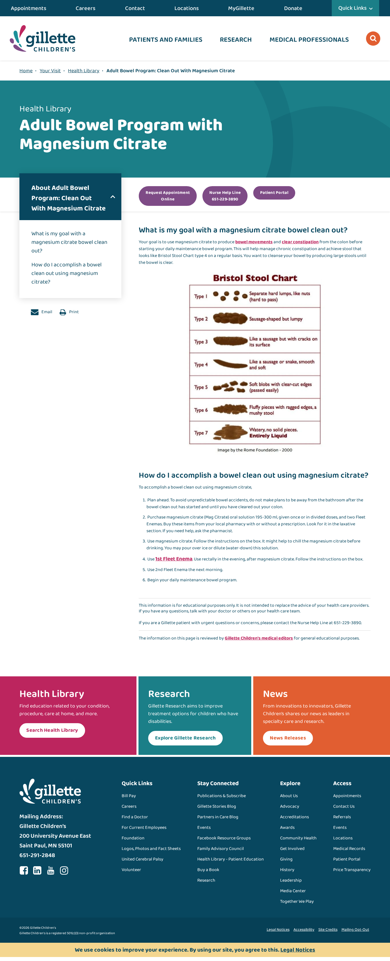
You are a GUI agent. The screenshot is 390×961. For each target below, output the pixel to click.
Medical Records (349, 848)
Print (73, 311)
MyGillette (241, 8)
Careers (85, 8)
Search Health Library (52, 730)
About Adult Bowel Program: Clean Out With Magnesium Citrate (68, 198)
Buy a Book (208, 869)
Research (236, 39)
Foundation (133, 838)
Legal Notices (278, 929)
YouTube (50, 870)
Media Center (293, 890)
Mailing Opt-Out (355, 929)
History (287, 869)
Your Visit (50, 71)
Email (46, 311)
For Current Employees (144, 827)
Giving (286, 859)
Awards (287, 827)
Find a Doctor (135, 817)
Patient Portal (346, 859)
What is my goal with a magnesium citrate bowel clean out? (69, 242)
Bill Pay (129, 795)
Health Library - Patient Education (230, 859)
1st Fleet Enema (173, 559)
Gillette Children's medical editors (259, 638)
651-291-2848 (37, 855)
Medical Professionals (309, 39)
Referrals (342, 817)
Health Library (83, 71)
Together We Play (297, 901)
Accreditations (294, 817)
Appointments (28, 8)
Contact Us (344, 806)
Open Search (373, 38)
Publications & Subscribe (221, 795)
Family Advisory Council (220, 848)
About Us (289, 795)
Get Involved (292, 848)
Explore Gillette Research (185, 738)
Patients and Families (165, 39)
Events (204, 827)
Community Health (298, 838)
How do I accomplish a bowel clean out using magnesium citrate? (66, 273)
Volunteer (131, 869)
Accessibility (303, 929)
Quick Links (352, 8)
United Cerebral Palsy (142, 859)
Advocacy (289, 806)
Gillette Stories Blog (216, 806)
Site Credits (327, 929)
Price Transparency (352, 869)
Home (26, 71)
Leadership (291, 880)
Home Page (42, 38)
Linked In (37, 870)
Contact (135, 8)
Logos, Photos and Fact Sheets (151, 848)
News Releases (288, 738)
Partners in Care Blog (217, 817)
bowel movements (254, 242)
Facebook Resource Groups (224, 838)
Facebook (23, 870)
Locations (186, 8)
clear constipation (300, 242)
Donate (293, 8)
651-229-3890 (347, 622)
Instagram (64, 870)
